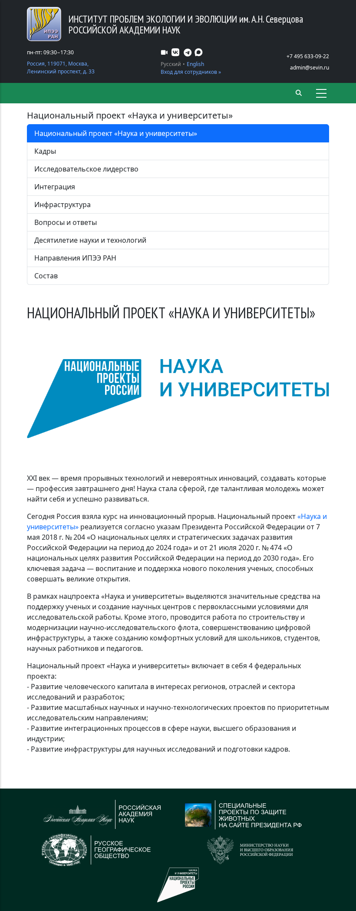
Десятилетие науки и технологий (90, 240)
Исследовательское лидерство (86, 169)
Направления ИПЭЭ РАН (75, 258)
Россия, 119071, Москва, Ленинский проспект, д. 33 (61, 67)
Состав (46, 276)
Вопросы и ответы (65, 222)
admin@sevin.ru (309, 67)
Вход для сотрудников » (191, 72)
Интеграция (54, 186)
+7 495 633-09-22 (308, 56)
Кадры (45, 151)
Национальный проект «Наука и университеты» (115, 133)
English (195, 64)
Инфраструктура (62, 204)
